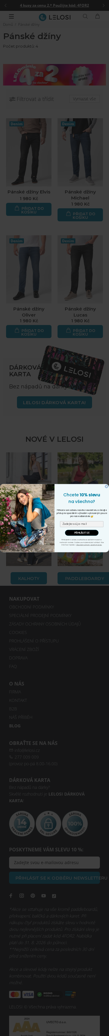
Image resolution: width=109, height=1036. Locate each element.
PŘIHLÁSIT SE (81, 533)
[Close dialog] (106, 486)
